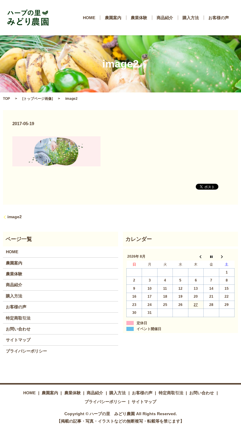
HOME (89, 17)
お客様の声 (218, 17)
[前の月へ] (195, 257)
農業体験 (139, 17)
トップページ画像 (38, 99)
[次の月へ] (226, 257)
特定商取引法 (18, 318)
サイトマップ (18, 339)
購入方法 (191, 17)
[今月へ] (211, 257)
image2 (14, 216)
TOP (6, 99)
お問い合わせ (18, 329)
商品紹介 (165, 17)
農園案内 (113, 17)
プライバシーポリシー (26, 351)
